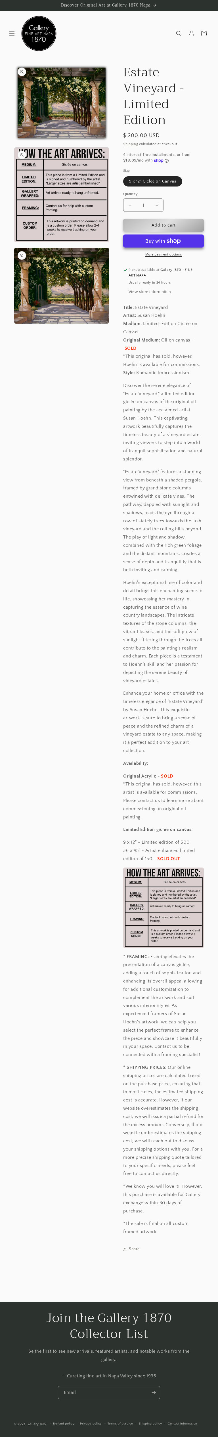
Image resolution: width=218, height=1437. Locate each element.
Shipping (130, 144)
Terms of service (120, 1423)
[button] (12, 33)
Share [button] (134, 1249)
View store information (150, 292)
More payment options (163, 254)
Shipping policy (150, 1423)
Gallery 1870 (37, 1424)
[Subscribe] (153, 1392)
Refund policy (63, 1423)
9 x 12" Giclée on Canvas (152, 181)
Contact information (182, 1423)
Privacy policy (91, 1423)
